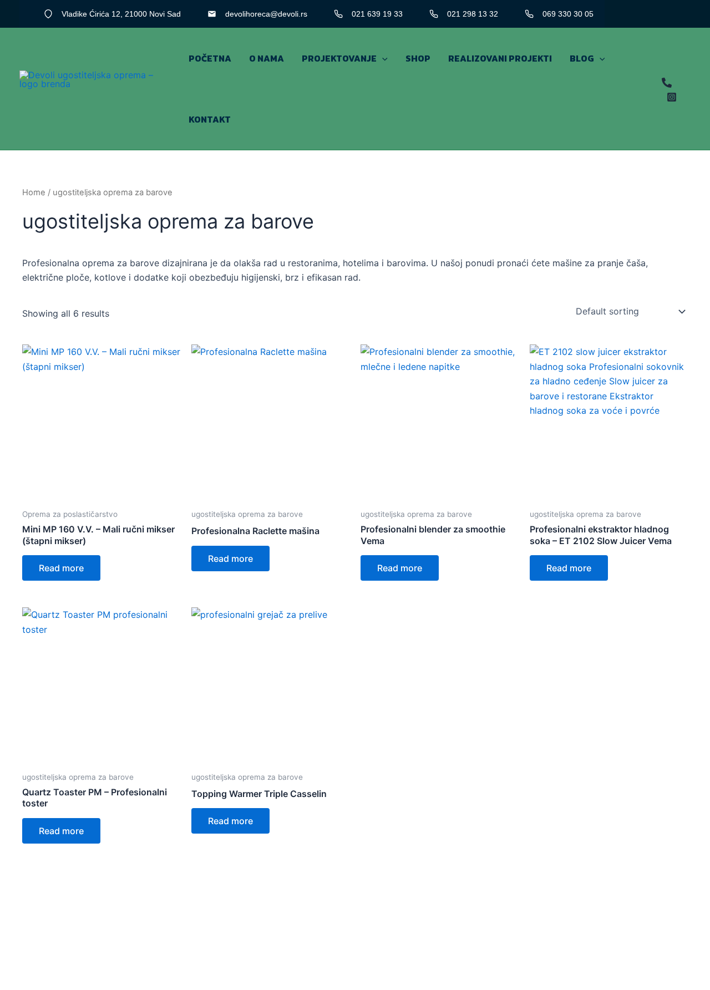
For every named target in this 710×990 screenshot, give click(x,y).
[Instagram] (672, 97)
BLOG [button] (582, 58)
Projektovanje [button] (339, 58)
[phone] (667, 83)
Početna (210, 58)
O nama (266, 58)
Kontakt (210, 119)
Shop (417, 58)
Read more (61, 567)
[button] (382, 58)
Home (33, 192)
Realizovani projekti (500, 58)
